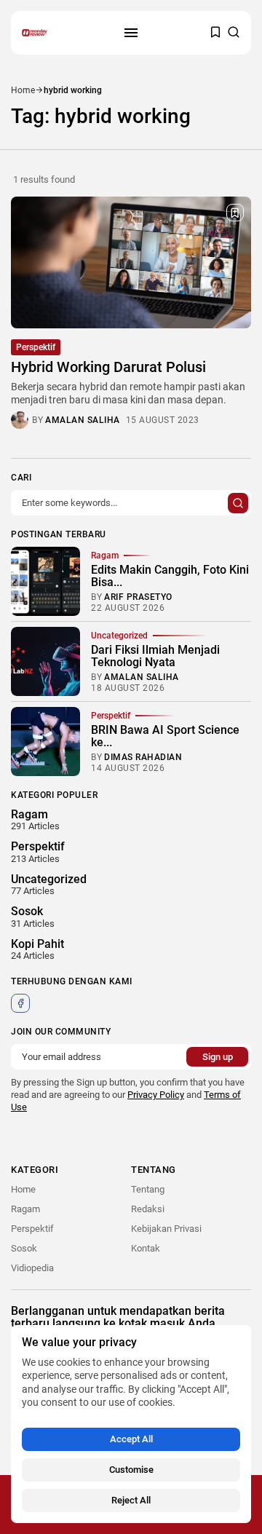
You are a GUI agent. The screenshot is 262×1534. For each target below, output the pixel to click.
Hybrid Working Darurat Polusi (108, 367)
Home (23, 90)
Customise (131, 1469)
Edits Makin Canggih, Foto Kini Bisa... (170, 576)
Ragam (105, 555)
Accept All (131, 1439)
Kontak (145, 1248)
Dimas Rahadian (143, 757)
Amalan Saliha (82, 420)
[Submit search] (238, 503)
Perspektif (35, 347)
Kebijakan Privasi (166, 1228)
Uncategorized (119, 635)
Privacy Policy (155, 1094)
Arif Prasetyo (138, 597)
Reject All (131, 1500)
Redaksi (147, 1208)
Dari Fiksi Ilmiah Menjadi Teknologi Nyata (155, 656)
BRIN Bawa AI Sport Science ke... (165, 736)
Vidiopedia (32, 1267)
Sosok (24, 1248)
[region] (131, 1424)
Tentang (147, 1189)
